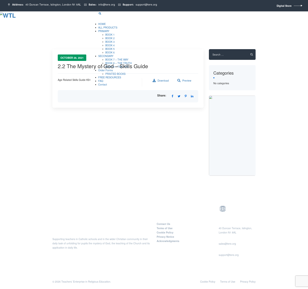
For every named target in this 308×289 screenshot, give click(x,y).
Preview (186, 80)
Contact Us (163, 224)
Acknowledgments (168, 241)
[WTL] (8, 14)
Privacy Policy (248, 281)
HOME (102, 24)
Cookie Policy (165, 232)
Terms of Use (165, 228)
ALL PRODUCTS (107, 27)
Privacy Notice (165, 236)
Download (163, 80)
